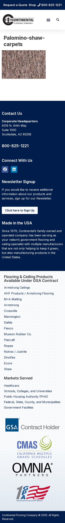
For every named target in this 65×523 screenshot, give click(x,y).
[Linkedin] (14, 169)
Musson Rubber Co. (18, 334)
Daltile (8, 322)
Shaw (8, 369)
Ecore (8, 363)
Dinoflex (9, 357)
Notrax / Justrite (15, 351)
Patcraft (9, 340)
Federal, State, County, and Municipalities (32, 402)
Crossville (10, 311)
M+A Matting (13, 299)
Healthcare (11, 385)
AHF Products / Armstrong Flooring (29, 293)
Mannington (12, 316)
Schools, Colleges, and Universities (28, 391)
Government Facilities (18, 407)
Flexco (8, 328)
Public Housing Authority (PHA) (26, 396)
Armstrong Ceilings (17, 287)
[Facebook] (5, 169)
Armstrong (11, 305)
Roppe (8, 346)
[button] (48, 20)
